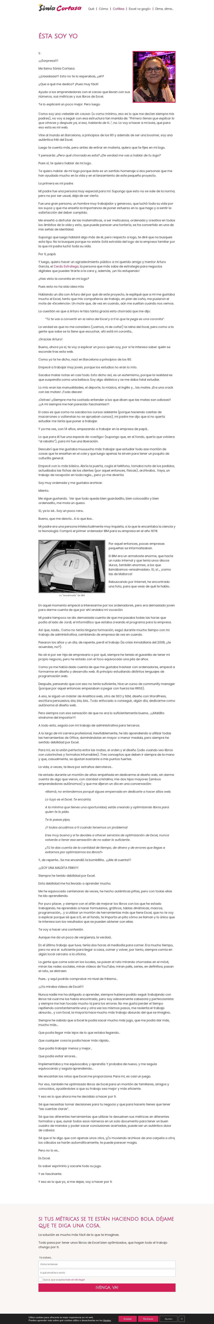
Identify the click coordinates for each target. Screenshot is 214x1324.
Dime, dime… (164, 9)
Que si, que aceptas (64, 1279)
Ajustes (107, 1320)
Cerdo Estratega (66, 266)
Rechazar (148, 1318)
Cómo (103, 9)
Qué (91, 9)
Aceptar (128, 1318)
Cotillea (118, 9)
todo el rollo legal (75, 1279)
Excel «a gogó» (140, 9)
